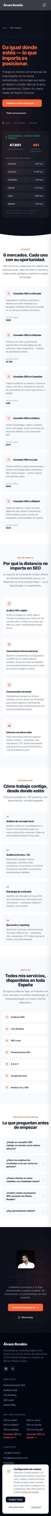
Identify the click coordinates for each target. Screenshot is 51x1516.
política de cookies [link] (30, 1492)
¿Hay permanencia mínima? (20, 1210)
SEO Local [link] (8, 1400)
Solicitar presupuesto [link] (24, 1307)
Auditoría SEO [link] (10, 1390)
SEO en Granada (35, 1429)
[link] (5, 1368)
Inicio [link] (4, 28)
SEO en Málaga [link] (11, 1429)
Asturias (12, 171)
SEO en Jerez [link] (33, 1420)
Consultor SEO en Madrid (26, 501)
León (10, 196)
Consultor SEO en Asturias (27, 335)
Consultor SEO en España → (36, 1436)
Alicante (12, 163)
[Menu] (44, 5)
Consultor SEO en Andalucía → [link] (12, 1436)
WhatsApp (27, 1317)
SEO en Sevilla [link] (34, 1424)
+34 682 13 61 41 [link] (11, 1453)
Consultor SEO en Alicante (27, 293)
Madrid (11, 204)
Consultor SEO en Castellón (27, 376)
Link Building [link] (9, 1395)
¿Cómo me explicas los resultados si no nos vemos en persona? (22, 1163)
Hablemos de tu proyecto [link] (20, 103)
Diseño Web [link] (9, 1405)
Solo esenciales (16, 1507)
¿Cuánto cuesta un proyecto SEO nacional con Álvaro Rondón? (21, 1196)
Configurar (36, 1507)
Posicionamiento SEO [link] (14, 1385)
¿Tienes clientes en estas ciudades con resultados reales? (23, 1180)
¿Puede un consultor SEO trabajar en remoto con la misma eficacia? (23, 1145)
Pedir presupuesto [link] (16, 113)
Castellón (12, 179)
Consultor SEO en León (25, 459)
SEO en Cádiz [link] (10, 1420)
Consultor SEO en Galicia (26, 418)
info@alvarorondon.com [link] (15, 1458)
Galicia (11, 188)
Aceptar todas (15, 1499)
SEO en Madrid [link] (10, 1424)
